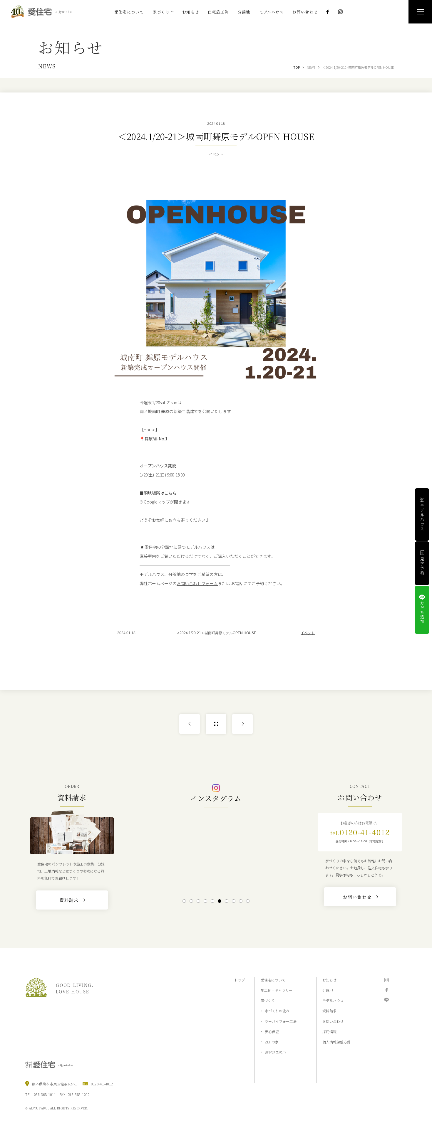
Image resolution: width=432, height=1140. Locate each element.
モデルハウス (333, 1000)
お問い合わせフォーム (197, 583)
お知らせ (329, 979)
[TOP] (216, 724)
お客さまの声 (275, 1052)
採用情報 (329, 1031)
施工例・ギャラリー (276, 990)
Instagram (340, 11)
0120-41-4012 (360, 832)
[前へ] (189, 724)
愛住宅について (273, 979)
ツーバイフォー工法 (281, 1021)
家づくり (268, 1000)
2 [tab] (191, 901)
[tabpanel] (216, 852)
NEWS (311, 67)
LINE (386, 1000)
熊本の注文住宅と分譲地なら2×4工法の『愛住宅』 (44, 11)
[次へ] (242, 724)
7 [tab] (227, 901)
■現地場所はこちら (158, 493)
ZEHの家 (272, 1041)
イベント (308, 633)
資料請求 (329, 1010)
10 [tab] (248, 901)
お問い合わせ (333, 1021)
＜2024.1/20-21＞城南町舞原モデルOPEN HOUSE (358, 67)
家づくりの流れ (277, 1010)
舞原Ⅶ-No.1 (156, 439)
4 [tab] (206, 901)
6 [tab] (220, 901)
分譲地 (327, 990)
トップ (239, 979)
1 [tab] (184, 901)
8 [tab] (234, 901)
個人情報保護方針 (336, 1041)
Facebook (327, 11)
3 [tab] (198, 901)
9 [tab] (241, 901)
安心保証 (272, 1031)
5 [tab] (213, 901)
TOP (296, 67)
